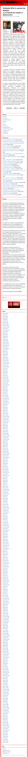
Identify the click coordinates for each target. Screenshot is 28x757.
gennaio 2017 (5, 487)
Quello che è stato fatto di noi (9, 194)
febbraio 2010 (5, 613)
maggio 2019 (5, 445)
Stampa (9, 108)
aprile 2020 (5, 428)
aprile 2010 (5, 610)
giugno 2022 (5, 389)
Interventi (5, 116)
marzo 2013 (5, 557)
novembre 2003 (6, 727)
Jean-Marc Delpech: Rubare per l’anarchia (11, 156)
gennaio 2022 (5, 396)
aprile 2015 (5, 519)
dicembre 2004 (6, 707)
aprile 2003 (5, 737)
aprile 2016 (5, 501)
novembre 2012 (6, 563)
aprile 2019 (5, 446)
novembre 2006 (6, 672)
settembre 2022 (6, 384)
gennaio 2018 (5, 469)
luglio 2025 (5, 333)
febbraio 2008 (5, 649)
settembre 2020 (6, 421)
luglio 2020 (5, 424)
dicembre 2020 (6, 416)
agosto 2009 (5, 622)
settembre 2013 (6, 548)
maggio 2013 (5, 554)
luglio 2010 (5, 605)
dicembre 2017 (6, 471)
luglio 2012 (5, 569)
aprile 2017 (5, 483)
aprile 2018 (5, 465)
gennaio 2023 (5, 378)
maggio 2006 (5, 681)
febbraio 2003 (5, 740)
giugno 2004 (5, 716)
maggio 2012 (5, 572)
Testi (4, 122)
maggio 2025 (5, 336)
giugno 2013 (5, 552)
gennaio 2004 (5, 724)
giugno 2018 (5, 462)
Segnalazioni (5, 131)
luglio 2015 (5, 515)
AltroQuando (5, 133)
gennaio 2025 (5, 342)
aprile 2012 (5, 574)
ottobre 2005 (5, 692)
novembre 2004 (6, 709)
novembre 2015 (6, 509)
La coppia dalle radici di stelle (9, 140)
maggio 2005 (5, 699)
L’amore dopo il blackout (8, 173)
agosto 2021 (5, 404)
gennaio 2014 (5, 542)
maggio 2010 (5, 609)
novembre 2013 (6, 545)
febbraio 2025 (5, 340)
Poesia (4, 124)
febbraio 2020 (5, 431)
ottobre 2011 (5, 583)
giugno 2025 (5, 334)
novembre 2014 (6, 527)
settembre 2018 (6, 457)
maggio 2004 (5, 718)
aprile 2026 (5, 319)
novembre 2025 (6, 327)
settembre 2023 (6, 366)
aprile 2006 (5, 683)
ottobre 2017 (5, 474)
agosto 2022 (5, 386)
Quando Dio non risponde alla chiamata (11, 182)
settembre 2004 (6, 712)
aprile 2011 (5, 592)
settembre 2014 (6, 530)
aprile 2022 (5, 392)
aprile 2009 (5, 628)
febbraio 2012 (5, 577)
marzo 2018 (5, 466)
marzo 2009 (5, 630)
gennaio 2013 (5, 560)
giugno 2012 (5, 571)
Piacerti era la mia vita (7, 147)
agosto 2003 (5, 731)
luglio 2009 (5, 624)
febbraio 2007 (5, 668)
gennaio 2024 (5, 360)
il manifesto (7, 20)
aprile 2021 (5, 410)
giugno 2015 (5, 516)
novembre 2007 (6, 654)
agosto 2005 (5, 695)
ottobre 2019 (5, 437)
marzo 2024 (5, 357)
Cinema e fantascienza (9, 159)
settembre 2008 (6, 639)
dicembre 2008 (6, 634)
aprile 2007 (5, 665)
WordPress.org (6, 753)
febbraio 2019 (5, 449)
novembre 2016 (6, 490)
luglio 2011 (5, 587)
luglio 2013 (5, 551)
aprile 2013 (5, 555)
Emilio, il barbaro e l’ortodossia (9, 168)
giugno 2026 (5, 316)
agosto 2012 (5, 568)
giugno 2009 (5, 625)
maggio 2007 (5, 663)
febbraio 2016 (5, 504)
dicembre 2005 (6, 689)
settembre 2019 (6, 439)
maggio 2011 (5, 590)
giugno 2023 (5, 371)
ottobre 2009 (5, 619)
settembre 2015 (6, 512)
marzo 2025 (5, 339)
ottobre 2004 (5, 710)
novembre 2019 (6, 436)
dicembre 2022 (6, 380)
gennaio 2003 (5, 742)
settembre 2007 (6, 657)
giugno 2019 (5, 443)
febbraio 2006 (5, 686)
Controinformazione (7, 119)
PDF (15, 108)
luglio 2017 (5, 478)
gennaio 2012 (5, 578)
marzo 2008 (5, 648)
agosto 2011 (5, 586)
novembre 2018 (6, 454)
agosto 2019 (5, 440)
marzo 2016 (5, 502)
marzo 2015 (5, 521)
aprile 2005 (5, 701)
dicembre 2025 (6, 325)
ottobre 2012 (5, 565)
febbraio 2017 (5, 486)
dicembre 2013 (6, 543)
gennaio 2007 (5, 669)
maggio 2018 (5, 463)
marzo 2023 (5, 375)
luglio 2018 (5, 460)
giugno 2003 (5, 734)
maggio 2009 (5, 627)
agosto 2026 (5, 313)
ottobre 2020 (5, 419)
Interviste (5, 121)
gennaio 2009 (5, 633)
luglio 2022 (5, 387)
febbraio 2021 (5, 413)
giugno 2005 (5, 698)
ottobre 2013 (5, 546)
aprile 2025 (5, 337)
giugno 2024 (5, 352)
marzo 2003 (5, 739)
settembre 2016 (6, 493)
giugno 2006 (5, 680)
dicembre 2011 (6, 580)
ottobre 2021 (5, 401)
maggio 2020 (5, 427)
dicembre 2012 (6, 562)
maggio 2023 (5, 372)
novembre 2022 (6, 381)
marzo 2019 (5, 448)
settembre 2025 (6, 330)
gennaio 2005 (5, 705)
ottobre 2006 (5, 674)
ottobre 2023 (5, 365)
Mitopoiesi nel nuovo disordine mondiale (11, 174)
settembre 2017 (6, 475)
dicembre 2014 (6, 525)
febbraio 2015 (5, 522)
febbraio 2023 (5, 377)
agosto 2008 (5, 640)
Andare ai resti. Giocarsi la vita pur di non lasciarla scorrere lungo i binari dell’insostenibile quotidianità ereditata (13, 143)
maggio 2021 (5, 408)
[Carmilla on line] (14, 2)
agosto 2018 (5, 458)
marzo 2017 (5, 484)
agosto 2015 (5, 513)
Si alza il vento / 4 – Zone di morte (10, 185)
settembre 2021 (6, 402)
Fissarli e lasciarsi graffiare (8, 146)
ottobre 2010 (5, 601)
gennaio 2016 (5, 505)
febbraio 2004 (5, 722)
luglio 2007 (5, 660)
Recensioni (5, 118)
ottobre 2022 (5, 383)
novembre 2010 (6, 599)
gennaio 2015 (5, 524)
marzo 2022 (5, 393)
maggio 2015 (5, 518)
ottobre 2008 (5, 637)
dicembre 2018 (6, 452)
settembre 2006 (6, 675)
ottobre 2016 (5, 492)
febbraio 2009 (5, 631)
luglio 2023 (5, 369)
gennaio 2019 (5, 451)
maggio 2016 (5, 499)
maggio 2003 (5, 736)
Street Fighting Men (7, 184)
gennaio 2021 (5, 415)
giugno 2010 (5, 607)
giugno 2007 (5, 662)
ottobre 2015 (5, 510)
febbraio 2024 (5, 358)
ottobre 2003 (5, 728)
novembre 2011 (6, 581)
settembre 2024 (6, 348)
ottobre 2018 (5, 455)
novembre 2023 (6, 363)
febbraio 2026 (5, 322)
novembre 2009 (6, 618)
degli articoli (6, 750)
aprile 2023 (5, 374)
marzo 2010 (5, 612)
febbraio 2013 (5, 559)
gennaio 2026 (5, 324)
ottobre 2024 (5, 346)
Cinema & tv (5, 125)
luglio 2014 (5, 533)
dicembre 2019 (6, 434)
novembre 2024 (6, 345)
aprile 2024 (5, 355)
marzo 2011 (5, 593)
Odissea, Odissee (6, 164)
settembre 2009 (6, 621)
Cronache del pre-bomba (8, 128)
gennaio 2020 (5, 433)
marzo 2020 (5, 430)
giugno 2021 (5, 407)
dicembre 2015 (6, 507)
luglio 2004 (5, 715)
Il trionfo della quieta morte (8, 167)
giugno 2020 (5, 425)
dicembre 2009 (6, 616)
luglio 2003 (5, 733)
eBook (21, 108)
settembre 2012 (6, 566)
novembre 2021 (6, 399)
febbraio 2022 (5, 395)
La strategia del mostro (7, 165)
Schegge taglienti (6, 127)
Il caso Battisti (17, 16)
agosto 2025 (5, 331)
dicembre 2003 (6, 725)
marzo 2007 (5, 666)
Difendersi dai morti (7, 193)
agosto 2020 (5, 422)
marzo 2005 (5, 702)
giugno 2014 (5, 534)
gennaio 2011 (5, 596)
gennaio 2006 (5, 687)
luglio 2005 (5, 696)
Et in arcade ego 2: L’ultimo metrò (10, 177)
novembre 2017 (6, 472)
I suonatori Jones (6, 130)
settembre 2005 (6, 693)
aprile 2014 (5, 537)
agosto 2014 (5, 531)
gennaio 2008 (5, 651)
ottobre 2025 (5, 328)
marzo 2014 (5, 539)
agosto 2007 (5, 659)
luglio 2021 (5, 405)
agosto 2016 (5, 495)
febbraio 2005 (5, 704)
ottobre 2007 (5, 655)
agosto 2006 (5, 677)
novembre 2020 (6, 418)
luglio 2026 (5, 315)
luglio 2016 (5, 496)
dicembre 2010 (6, 598)
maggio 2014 (5, 536)
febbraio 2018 (5, 468)
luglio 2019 (5, 442)
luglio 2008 (5, 642)
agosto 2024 (5, 349)
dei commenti (7, 751)
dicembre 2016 (6, 489)
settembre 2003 (6, 730)
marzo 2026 (5, 321)
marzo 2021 (5, 412)
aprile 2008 (5, 646)
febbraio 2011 (5, 595)
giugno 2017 (5, 480)
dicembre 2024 (6, 343)
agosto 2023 (5, 368)
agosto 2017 (5, 477)
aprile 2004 (5, 719)
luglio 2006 (5, 678)
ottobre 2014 (5, 528)
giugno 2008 (5, 643)
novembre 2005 (6, 690)
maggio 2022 (5, 390)
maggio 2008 (5, 645)
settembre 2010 (6, 602)
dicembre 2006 (6, 671)
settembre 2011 (6, 584)
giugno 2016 (5, 498)
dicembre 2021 (6, 398)
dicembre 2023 (6, 362)
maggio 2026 (5, 318)
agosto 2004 (5, 713)
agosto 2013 (5, 549)
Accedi (4, 748)
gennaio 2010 (5, 615)
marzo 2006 (5, 684)
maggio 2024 (5, 354)
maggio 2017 (5, 481)
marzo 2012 (5, 575)
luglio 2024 (5, 351)
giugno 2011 (5, 589)
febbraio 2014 (5, 540)
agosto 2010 (5, 604)
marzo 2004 (5, 721)
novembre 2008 (6, 636)
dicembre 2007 (6, 652)
